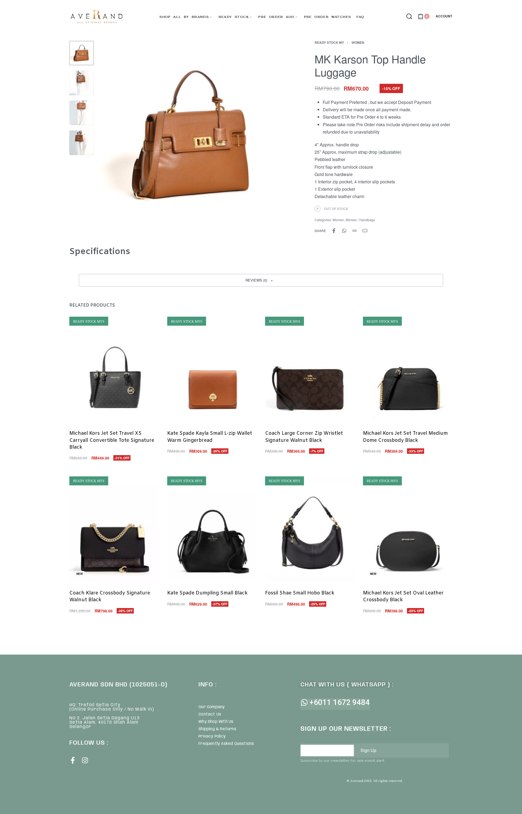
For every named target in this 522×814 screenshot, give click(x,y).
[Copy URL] (354, 230)
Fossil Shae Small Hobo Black (299, 593)
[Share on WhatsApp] (344, 230)
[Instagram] (85, 760)
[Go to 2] (81, 83)
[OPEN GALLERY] (193, 135)
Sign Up (368, 750)
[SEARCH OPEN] (409, 16)
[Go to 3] (81, 113)
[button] (261, 280)
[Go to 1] (81, 53)
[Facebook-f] (72, 760)
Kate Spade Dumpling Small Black (207, 593)
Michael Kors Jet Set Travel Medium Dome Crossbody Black (405, 437)
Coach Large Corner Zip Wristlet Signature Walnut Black (304, 437)
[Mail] (364, 230)
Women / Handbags (360, 219)
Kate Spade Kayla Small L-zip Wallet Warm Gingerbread (209, 437)
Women (358, 42)
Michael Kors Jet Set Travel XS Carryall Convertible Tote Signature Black (111, 440)
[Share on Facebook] (333, 230)
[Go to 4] (81, 143)
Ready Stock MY (329, 42)
